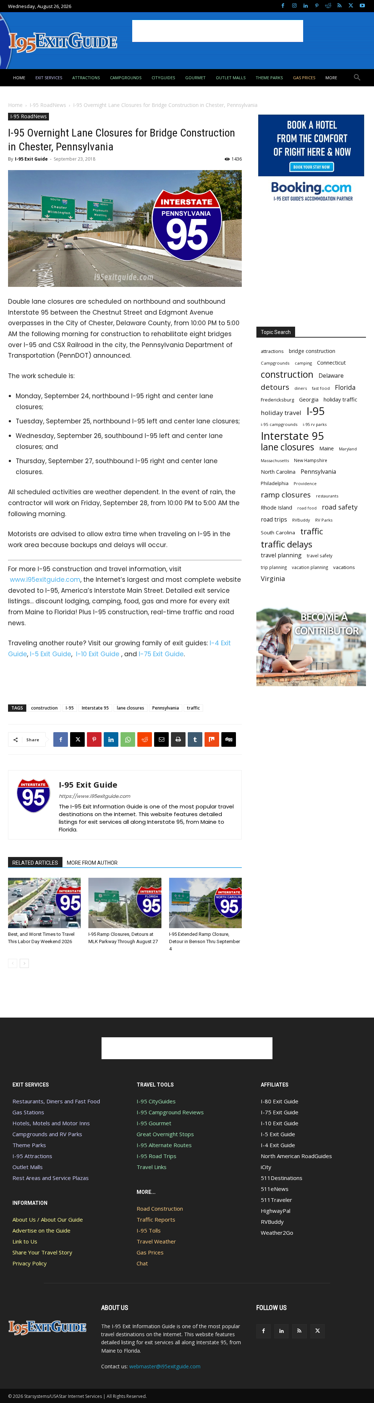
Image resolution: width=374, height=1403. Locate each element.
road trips (274, 519)
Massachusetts (275, 460)
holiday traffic (340, 399)
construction (44, 708)
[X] (351, 6)
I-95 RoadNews (48, 104)
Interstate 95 (95, 708)
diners (300, 388)
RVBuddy (301, 520)
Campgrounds (275, 363)
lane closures (130, 708)
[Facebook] (283, 6)
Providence (305, 483)
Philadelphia (275, 483)
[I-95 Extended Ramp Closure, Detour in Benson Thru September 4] (205, 903)
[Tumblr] (195, 739)
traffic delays (286, 544)
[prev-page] (12, 963)
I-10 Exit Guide (97, 654)
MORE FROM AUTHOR (92, 863)
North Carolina (278, 471)
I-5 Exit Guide (50, 654)
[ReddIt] (144, 739)
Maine (326, 448)
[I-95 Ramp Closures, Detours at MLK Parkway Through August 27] (124, 903)
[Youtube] (362, 6)
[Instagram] (294, 6)
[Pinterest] (317, 6)
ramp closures (286, 495)
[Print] (178, 739)
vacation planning (310, 567)
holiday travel (281, 412)
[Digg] (228, 739)
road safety (340, 507)
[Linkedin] (305, 6)
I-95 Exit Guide (31, 159)
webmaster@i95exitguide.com (165, 1366)
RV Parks (324, 520)
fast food (321, 388)
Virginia (273, 579)
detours (275, 387)
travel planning (281, 555)
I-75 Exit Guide (161, 654)
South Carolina (278, 532)
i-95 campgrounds (279, 424)
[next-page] (24, 963)
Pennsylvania (165, 708)
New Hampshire (310, 460)
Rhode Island (276, 507)
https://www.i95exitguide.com (94, 796)
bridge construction (312, 350)
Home (15, 104)
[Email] (161, 739)
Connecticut (331, 362)
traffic (193, 708)
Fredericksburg (277, 399)
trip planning (274, 567)
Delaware (331, 376)
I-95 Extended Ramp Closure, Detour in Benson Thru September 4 (204, 941)
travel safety (319, 555)
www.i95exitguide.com (45, 579)
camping (303, 363)
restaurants (327, 496)
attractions (272, 351)
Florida (345, 387)
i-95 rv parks (315, 424)
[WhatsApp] (128, 739)
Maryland (348, 448)
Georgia (308, 399)
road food (307, 508)
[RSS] (339, 6)
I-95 (70, 708)
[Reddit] (328, 6)
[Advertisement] (217, 31)
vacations (344, 567)
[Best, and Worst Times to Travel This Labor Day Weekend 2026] (44, 903)
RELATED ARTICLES (35, 863)
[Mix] (212, 739)
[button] (357, 78)
